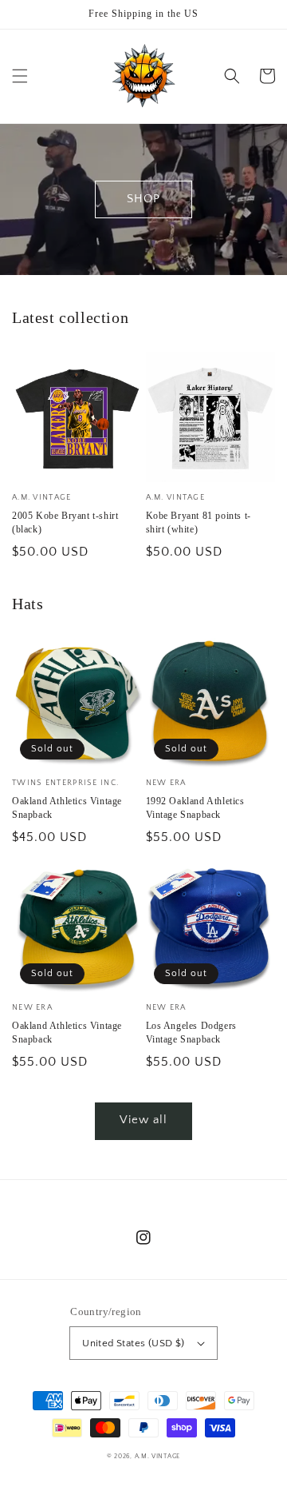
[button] (19, 76)
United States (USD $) (133, 1343)
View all (143, 1119)
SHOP (143, 198)
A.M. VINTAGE (157, 1456)
